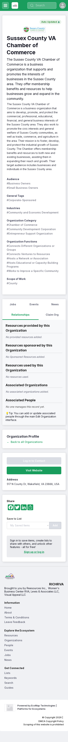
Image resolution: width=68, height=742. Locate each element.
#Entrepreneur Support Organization (30, 233)
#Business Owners (18, 183)
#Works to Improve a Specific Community (33, 270)
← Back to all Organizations (25, 441)
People (8, 645)
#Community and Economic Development (33, 212)
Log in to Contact (34, 460)
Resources (11, 635)
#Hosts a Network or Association (27, 258)
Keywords (10, 677)
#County (12, 283)
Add (55, 525)
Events (8, 650)
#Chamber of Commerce (22, 224)
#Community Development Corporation (31, 229)
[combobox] (41, 5)
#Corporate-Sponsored (21, 200)
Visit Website (34, 470)
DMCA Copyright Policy (51, 721)
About (8, 612)
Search (8, 682)
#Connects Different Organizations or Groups (31, 247)
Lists (7, 672)
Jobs (7, 655)
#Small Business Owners (22, 187)
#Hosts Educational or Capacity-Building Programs (33, 264)
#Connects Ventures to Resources (28, 254)
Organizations (13, 640)
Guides (8, 687)
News (8, 659)
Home (8, 607)
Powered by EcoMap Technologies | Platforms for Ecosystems (37, 707)
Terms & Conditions (16, 617)
